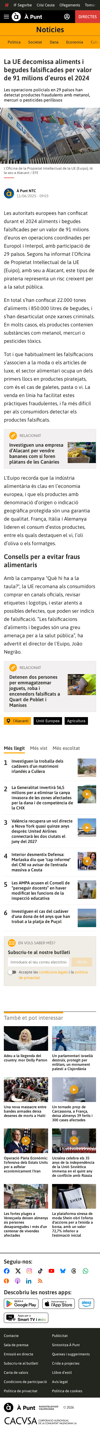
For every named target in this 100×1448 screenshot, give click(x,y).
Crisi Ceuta (46, 5)
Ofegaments (69, 5)
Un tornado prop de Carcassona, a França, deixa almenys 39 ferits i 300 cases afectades (72, 1113)
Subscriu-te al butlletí (21, 1363)
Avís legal (60, 1382)
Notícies (50, 29)
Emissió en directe (18, 1354)
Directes (87, 16)
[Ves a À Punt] (27, 16)
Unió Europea (47, 721)
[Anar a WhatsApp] (86, 1271)
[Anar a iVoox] (7, 1281)
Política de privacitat (20, 1391)
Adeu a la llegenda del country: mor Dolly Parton (25, 1058)
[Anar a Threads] (75, 1271)
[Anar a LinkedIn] (29, 1281)
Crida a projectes (65, 1363)
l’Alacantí (20, 721)
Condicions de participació (25, 1382)
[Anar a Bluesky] (64, 1271)
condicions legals (53, 972)
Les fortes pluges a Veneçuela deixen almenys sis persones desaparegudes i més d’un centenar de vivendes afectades (26, 1224)
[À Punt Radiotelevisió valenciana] (31, 1407)
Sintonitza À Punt (66, 1345)
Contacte (11, 1336)
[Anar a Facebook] (8, 1271)
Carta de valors (16, 1372)
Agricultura (76, 721)
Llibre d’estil (62, 1372)
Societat (35, 42)
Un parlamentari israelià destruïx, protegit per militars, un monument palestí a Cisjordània (72, 1062)
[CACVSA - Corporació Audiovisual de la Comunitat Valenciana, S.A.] (41, 1420)
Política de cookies (67, 1391)
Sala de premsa (16, 1345)
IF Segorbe (23, 5)
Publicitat (60, 1336)
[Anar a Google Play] (21, 1304)
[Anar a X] (19, 1271)
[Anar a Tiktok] (41, 1271)
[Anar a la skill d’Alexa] (86, 1304)
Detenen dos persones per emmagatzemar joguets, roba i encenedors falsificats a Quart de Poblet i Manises (34, 691)
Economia (74, 42)
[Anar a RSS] (41, 1281)
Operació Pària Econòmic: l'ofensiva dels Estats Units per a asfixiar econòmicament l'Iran (26, 1164)
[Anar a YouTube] (52, 1271)
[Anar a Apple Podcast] (18, 1281)
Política (14, 42)
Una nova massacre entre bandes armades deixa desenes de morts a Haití (25, 1111)
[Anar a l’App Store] (58, 1304)
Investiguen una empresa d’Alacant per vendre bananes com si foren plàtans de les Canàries (36, 453)
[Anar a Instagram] (30, 1271)
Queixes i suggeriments (71, 1354)
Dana (54, 42)
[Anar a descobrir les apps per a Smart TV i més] (26, 1318)
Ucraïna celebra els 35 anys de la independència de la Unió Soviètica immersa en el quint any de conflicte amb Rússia (73, 1167)
